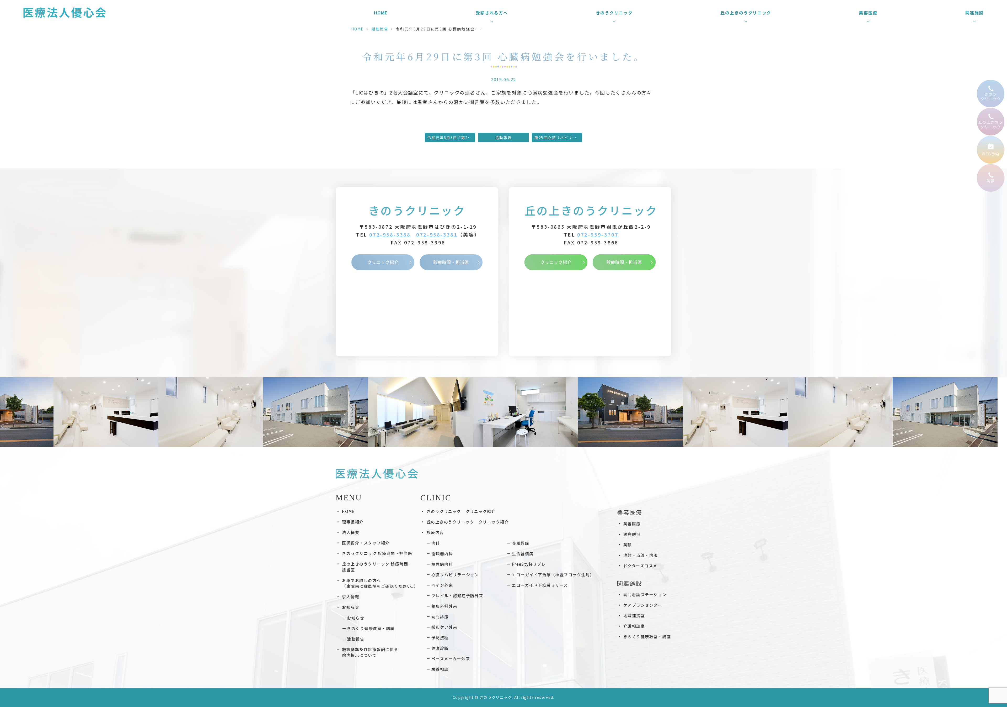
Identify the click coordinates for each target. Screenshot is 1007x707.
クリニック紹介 (383, 262)
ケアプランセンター (642, 605)
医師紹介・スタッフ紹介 (366, 543)
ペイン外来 (442, 585)
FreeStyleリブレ (529, 564)
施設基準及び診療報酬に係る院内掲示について (370, 652)
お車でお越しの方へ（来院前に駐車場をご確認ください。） (380, 583)
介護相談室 (634, 626)
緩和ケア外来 (444, 627)
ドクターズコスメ (640, 565)
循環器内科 (442, 553)
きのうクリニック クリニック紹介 (461, 511)
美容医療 (632, 523)
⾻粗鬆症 (520, 543)
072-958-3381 (436, 234)
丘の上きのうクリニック (591, 210)
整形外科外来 (444, 606)
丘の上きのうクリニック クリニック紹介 (468, 522)
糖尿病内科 (442, 564)
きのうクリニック (416, 210)
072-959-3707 (597, 234)
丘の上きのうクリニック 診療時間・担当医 (377, 567)
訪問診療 (440, 616)
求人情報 (350, 596)
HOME (381, 12)
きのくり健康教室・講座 (371, 628)
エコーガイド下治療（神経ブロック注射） (553, 574)
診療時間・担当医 (451, 262)
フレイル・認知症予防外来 (457, 595)
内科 (435, 543)
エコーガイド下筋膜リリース (540, 585)
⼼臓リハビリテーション (455, 574)
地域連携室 (634, 615)
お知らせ (355, 618)
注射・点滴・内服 (640, 555)
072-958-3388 (389, 234)
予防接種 (440, 637)
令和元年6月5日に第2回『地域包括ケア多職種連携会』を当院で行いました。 (451, 137)
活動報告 (379, 29)
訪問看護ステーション (645, 594)
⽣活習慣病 (523, 553)
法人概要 (350, 532)
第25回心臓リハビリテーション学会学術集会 (558, 137)
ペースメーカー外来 (450, 658)
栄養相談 (440, 669)
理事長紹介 (353, 522)
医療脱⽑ (632, 534)
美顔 (627, 544)
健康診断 (440, 648)
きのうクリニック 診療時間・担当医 (377, 553)
